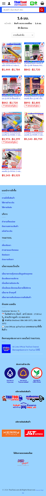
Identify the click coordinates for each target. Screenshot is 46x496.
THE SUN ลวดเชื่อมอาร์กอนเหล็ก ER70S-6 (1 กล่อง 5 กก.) (11, 64)
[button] (4, 3)
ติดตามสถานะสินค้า (10, 226)
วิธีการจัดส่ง (7, 207)
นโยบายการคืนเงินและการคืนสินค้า (16, 297)
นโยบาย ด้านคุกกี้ (9, 292)
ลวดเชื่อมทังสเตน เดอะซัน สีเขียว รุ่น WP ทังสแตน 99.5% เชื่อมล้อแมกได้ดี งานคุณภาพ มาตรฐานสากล (34, 64)
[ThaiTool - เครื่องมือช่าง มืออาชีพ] (20, 3)
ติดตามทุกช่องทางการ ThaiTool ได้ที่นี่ (26, 350)
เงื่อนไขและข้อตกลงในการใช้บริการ (16, 288)
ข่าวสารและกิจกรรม (10, 250)
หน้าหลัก (7, 23)
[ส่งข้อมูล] (41, 9)
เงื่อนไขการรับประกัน (10, 283)
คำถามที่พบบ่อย (8, 221)
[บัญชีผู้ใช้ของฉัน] (9, 3)
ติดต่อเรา (6, 255)
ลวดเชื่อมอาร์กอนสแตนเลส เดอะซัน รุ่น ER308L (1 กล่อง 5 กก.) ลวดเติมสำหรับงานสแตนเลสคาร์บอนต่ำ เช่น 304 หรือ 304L (11, 134)
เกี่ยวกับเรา (6, 245)
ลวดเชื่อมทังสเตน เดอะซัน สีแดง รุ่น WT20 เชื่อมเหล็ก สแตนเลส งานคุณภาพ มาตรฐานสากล (11, 97)
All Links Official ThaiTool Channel (25, 347)
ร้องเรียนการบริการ (10, 278)
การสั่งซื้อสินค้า (8, 198)
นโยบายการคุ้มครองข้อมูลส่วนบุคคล (17, 273)
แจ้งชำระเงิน (7, 231)
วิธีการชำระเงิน (8, 202)
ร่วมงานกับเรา (8, 259)
